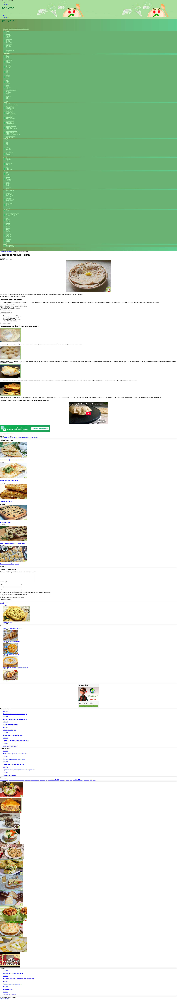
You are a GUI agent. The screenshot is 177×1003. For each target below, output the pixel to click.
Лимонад (8, 150)
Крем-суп (8, 36)
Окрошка (8, 40)
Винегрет (8, 103)
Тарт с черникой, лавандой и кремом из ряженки (15, 667)
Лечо (7, 162)
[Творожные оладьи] (10, 679)
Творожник (8, 239)
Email (2, 587)
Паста (7, 93)
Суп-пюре (8, 46)
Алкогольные (9, 155)
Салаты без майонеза (11, 131)
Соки (7, 153)
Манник (7, 235)
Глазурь (8, 240)
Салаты (5, 102)
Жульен (8, 76)
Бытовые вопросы (10, 246)
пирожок (61, 780)
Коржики (8, 211)
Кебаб (7, 81)
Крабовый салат (10, 109)
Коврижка (8, 241)
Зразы (7, 77)
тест (88, 780)
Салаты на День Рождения (12, 132)
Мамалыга (8, 87)
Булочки (8, 223)
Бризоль (8, 65)
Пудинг (7, 184)
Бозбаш (8, 31)
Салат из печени (10, 123)
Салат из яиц (9, 117)
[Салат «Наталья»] (11, 796)
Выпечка (5, 209)
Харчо (7, 49)
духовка (10, 780)
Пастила (8, 183)
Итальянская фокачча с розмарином (12, 460)
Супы (4, 30)
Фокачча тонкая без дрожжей (9, 564)
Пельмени (8, 96)
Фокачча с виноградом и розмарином (12, 543)
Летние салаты (9, 116)
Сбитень (8, 146)
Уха (6, 47)
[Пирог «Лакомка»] (11, 905)
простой (71, 780)
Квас (7, 143)
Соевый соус (9, 193)
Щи (6, 52)
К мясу (7, 204)
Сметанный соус (10, 192)
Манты (7, 88)
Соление (8, 164)
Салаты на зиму (10, 133)
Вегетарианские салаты (12, 104)
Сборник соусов (10, 190)
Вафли (7, 210)
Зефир (7, 174)
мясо (46, 780)
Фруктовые (8, 149)
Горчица (8, 201)
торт (91, 780)
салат (78, 779)
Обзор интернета (10, 245)
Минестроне (9, 39)
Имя (1, 584)
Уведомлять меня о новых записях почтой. (13, 597)
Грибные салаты (10, 107)
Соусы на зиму (9, 195)
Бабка (7, 57)
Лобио (7, 86)
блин (1, 780)
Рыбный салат (9, 112)
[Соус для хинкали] (12, 858)
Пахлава (8, 225)
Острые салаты (9, 119)
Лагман (7, 37)
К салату (8, 208)
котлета (28, 780)
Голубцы (8, 70)
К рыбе (7, 206)
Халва (7, 188)
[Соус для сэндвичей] (11, 889)
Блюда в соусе (9, 200)
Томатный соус (9, 196)
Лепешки (8, 226)
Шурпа (7, 51)
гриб (7, 780)
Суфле (7, 242)
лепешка (8, 433)
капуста (21, 780)
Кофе (7, 142)
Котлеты (8, 82)
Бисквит (8, 224)
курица (37, 780)
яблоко (94, 780)
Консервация (9, 169)
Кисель (7, 147)
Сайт (1, 589)
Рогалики (8, 221)
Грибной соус (9, 203)
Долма (7, 72)
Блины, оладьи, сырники (12, 214)
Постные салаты (10, 121)
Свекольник (9, 44)
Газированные (9, 152)
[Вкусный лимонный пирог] (13, 951)
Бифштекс (8, 63)
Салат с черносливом (11, 128)
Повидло (8, 160)
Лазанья (8, 83)
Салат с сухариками (11, 126)
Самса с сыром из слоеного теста (11, 641)
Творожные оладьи (8, 680)
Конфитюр (8, 159)
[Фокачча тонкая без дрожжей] (13, 561)
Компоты (8, 148)
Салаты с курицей (10, 113)
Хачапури (8, 230)
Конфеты (8, 177)
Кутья (7, 178)
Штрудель (8, 233)
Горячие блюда (7, 54)
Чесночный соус (10, 199)
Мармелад (8, 179)
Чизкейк (8, 231)
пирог (57, 780)
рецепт (74, 780)
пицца (64, 780)
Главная (2, 251)
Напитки (5, 138)
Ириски (7, 175)
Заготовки (6, 157)
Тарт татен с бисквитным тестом (11, 654)
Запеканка (8, 236)
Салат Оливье (9, 124)
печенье (52, 780)
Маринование (9, 163)
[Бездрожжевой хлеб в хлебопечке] (10, 967)
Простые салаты (10, 122)
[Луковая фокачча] (13, 498)
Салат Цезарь (9, 129)
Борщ (7, 32)
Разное (5, 244)
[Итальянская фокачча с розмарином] (13, 457)
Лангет (7, 85)
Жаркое (8, 75)
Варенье (8, 158)
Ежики (7, 73)
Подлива (8, 98)
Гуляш (7, 71)
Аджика (7, 165)
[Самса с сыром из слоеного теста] (10, 640)
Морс (7, 144)
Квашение (8, 168)
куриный (34, 780)
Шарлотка (8, 234)
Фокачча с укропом (7, 622)
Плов (7, 97)
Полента (8, 100)
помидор (67, 780)
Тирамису (8, 187)
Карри (7, 78)
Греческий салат (10, 106)
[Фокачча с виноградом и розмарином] (13, 540)
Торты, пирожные (10, 215)
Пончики (8, 238)
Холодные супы (10, 50)
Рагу (7, 101)
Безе (7, 172)
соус (82, 780)
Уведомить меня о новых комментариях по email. (14, 594)
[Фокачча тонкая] (13, 519)
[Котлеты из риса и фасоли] (11, 874)
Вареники (8, 67)
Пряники (8, 228)
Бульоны (8, 34)
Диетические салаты (11, 114)
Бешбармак (9, 60)
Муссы (7, 182)
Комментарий (4, 582)
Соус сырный (9, 194)
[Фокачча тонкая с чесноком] (13, 478)
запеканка (14, 780)
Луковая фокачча (6, 501)
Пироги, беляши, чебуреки (12, 213)
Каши (7, 80)
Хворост (8, 220)
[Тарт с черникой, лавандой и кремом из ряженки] (10, 666)
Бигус (7, 61)
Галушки (8, 68)
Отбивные (8, 92)
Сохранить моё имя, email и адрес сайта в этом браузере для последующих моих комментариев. (26, 592)
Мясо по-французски (11, 90)
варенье (4, 780)
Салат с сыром (9, 127)
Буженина (8, 66)
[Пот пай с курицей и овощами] (11, 936)
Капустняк (8, 35)
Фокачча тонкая (5, 522)
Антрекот (8, 56)
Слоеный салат (9, 137)
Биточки (8, 62)
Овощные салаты (10, 118)
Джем (7, 167)
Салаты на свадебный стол (13, 134)
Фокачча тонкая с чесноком (9, 480)
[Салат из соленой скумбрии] (10, 843)
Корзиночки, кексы (10, 216)
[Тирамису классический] (10, 827)
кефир (24, 780)
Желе (7, 173)
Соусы (5, 189)
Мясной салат (9, 111)
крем (31, 780)
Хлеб (7, 218)
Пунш (7, 139)
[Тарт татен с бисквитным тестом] (10, 653)
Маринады (8, 198)
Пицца (7, 229)
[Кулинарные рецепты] (8, 13)
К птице (7, 205)
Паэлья (7, 95)
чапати (12, 433)
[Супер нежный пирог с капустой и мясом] (11, 812)
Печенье (8, 219)
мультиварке (42, 780)
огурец (49, 780)
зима (17, 780)
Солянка (8, 45)
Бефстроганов (9, 58)
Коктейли (8, 154)
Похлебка (8, 41)
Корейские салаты (10, 108)
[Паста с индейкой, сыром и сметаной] (13, 920)
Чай (7, 141)
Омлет (7, 91)
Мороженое (9, 180)
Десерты (5, 170)
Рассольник (8, 42)
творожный (86, 780)
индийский (2, 433)
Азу (6, 55)
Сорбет (7, 185)
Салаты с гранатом (10, 136)
